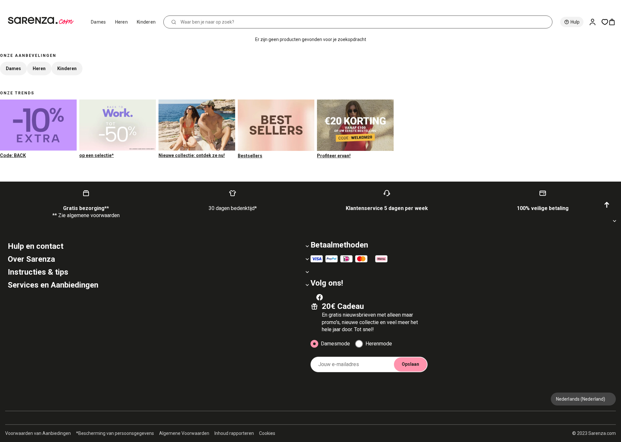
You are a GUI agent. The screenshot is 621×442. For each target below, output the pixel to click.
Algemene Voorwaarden (184, 433)
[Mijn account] (595, 22)
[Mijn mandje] (614, 22)
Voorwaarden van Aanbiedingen (38, 433)
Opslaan (410, 364)
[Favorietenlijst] (605, 22)
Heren (121, 22)
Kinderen (146, 22)
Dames (98, 22)
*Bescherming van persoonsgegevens (115, 433)
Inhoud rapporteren (234, 433)
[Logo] (43, 20)
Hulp (575, 22)
